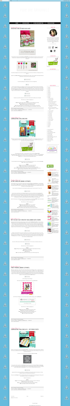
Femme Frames (25, 193)
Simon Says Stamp (17, 259)
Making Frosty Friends (18, 89)
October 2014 (50, 100)
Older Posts (42, 396)
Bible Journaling (50, 131)
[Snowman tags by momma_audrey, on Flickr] (27, 93)
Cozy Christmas (40, 195)
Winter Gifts (17, 155)
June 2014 (49, 114)
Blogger (36, 403)
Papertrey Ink (20, 110)
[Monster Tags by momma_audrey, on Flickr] (27, 159)
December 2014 (50, 98)
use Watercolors (35, 280)
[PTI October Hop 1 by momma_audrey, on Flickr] (27, 79)
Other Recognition (38, 23)
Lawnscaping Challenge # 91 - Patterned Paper (25, 329)
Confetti (31, 274)
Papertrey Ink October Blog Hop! (20, 28)
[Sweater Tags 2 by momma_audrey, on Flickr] (27, 230)
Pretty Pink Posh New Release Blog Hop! (54, 198)
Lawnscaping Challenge (23, 138)
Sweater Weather (36, 365)
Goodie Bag (23, 365)
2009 (48, 126)
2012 (48, 123)
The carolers (24, 196)
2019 (48, 91)
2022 (48, 87)
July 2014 (49, 113)
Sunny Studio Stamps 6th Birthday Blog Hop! (55, 210)
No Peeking (13, 235)
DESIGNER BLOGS (38, 405)
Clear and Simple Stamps (51, 132)
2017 (48, 93)
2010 (48, 125)
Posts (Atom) (16, 397)
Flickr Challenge (40, 224)
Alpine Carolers (19, 184)
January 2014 (50, 120)
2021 (48, 88)
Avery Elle (49, 130)
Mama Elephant (16, 321)
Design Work (26, 23)
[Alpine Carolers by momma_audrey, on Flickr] (27, 191)
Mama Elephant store (31, 184)
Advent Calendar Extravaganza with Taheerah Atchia (55, 179)
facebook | (15, 108)
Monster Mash (37, 153)
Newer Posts (12, 396)
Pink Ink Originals (35, 10)
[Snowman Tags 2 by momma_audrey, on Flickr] (27, 95)
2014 (48, 97)
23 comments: (30, 109)
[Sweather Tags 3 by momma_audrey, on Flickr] (27, 239)
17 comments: (29, 258)
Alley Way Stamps (50, 129)
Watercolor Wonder (21, 87)
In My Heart (27, 273)
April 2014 (49, 116)
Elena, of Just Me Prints (34, 183)
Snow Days (41, 365)
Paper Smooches (50, 137)
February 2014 (50, 119)
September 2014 (50, 110)
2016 (48, 94)
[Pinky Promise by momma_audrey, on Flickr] (27, 276)
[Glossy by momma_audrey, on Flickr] (27, 84)
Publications (51, 23)
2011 (48, 124)
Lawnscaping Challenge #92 (19, 119)
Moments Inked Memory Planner (52, 136)
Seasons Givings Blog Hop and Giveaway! (55, 172)
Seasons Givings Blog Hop (55, 185)
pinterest (21, 108)
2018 (48, 92)
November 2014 (50, 99)
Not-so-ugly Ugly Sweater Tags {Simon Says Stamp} (26, 220)
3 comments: (30, 320)
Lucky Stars (31, 156)
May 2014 (49, 115)
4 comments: (29, 172)
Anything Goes (39, 296)
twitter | (18, 108)
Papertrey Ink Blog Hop (24, 56)
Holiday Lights (17, 75)
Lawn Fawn (15, 110)
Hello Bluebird (49, 133)
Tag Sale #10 (30, 87)
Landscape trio (40, 193)
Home (17, 23)
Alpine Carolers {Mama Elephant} (21, 181)
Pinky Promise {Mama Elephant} (20, 267)
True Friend (41, 273)
